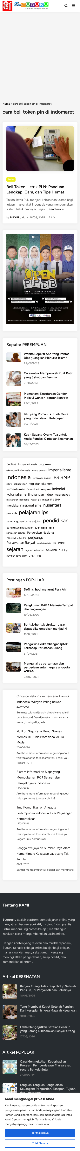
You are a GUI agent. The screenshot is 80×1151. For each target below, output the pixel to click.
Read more (56, 209)
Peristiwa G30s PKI (16, 538)
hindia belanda (39, 470)
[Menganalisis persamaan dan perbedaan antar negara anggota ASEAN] (13, 664)
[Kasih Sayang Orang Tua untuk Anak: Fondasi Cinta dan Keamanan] (13, 435)
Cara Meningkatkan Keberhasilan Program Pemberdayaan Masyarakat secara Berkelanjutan (45, 1065)
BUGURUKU (17, 217)
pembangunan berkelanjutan (23, 521)
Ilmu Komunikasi (28, 807)
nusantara (52, 505)
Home (6, 103)
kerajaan (45, 489)
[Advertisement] (40, 54)
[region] (40, 1122)
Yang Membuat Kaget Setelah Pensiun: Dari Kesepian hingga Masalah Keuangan (48, 1008)
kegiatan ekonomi (41, 483)
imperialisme (59, 469)
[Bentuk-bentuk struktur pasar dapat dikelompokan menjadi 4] (13, 625)
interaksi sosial (41, 478)
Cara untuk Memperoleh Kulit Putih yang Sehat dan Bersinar (48, 375)
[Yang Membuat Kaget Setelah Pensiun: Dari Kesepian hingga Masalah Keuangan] (10, 1007)
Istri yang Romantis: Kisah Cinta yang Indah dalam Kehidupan (46, 416)
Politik (61, 543)
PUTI (20, 731)
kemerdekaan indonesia (22, 489)
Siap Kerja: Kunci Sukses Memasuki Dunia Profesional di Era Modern (40, 736)
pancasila (11, 513)
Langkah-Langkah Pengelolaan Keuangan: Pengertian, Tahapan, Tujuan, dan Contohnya (48, 1089)
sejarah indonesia (34, 550)
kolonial (58, 489)
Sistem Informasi (28, 772)
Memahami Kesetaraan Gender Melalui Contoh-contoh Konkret (46, 395)
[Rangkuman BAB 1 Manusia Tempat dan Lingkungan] (13, 605)
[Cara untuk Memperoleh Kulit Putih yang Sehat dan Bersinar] (13, 373)
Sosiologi (63, 550)
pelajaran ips (33, 512)
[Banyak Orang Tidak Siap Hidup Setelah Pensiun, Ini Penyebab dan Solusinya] (10, 986)
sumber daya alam (16, 555)
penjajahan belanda (15, 532)
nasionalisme (31, 505)
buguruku (45, 464)
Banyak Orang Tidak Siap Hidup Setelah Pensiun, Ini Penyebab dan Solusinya (48, 988)
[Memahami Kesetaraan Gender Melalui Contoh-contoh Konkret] (13, 394)
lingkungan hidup (40, 494)
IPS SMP (61, 477)
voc (39, 555)
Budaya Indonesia (27, 464)
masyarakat (62, 494)
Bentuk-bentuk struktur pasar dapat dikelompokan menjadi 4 (45, 626)
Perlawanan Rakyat (20, 542)
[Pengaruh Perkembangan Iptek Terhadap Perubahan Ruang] (13, 644)
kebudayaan (20, 483)
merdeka (12, 505)
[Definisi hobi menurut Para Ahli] (13, 590)
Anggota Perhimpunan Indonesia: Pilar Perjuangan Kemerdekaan (44, 813)
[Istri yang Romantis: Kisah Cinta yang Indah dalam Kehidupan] (13, 414)
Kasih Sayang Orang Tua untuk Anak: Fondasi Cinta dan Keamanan (48, 436)
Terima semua (40, 1132)
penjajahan (44, 527)
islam (9, 484)
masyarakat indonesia (17, 499)
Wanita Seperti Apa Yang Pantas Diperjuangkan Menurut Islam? (46, 356)
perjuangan (36, 537)
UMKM (32, 556)
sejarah (14, 549)
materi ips (36, 499)
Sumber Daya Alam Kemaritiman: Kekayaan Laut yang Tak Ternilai (43, 853)
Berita (11, 179)
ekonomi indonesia (18, 470)
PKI (54, 543)
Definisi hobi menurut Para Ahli (45, 589)
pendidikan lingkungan (19, 527)
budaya (11, 464)
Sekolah (51, 550)
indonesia (18, 477)
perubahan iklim (44, 543)
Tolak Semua (40, 1143)
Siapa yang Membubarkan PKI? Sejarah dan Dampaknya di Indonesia (38, 777)
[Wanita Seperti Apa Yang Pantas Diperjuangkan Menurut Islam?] (13, 354)
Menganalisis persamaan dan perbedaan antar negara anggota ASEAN (47, 667)
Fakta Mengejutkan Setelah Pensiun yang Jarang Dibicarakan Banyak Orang (47, 1029)
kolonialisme (16, 494)
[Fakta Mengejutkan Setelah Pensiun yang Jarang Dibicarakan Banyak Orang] (10, 1027)
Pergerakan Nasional (40, 532)
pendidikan (56, 520)
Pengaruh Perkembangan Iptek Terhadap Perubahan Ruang (46, 646)
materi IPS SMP (51, 499)
